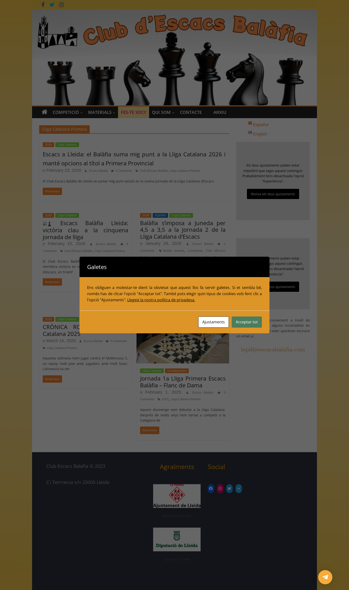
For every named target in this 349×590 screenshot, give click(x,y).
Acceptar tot (247, 322)
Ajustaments (213, 322)
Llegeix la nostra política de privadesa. (161, 299)
